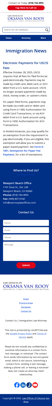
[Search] (47, 30)
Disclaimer (26, 307)
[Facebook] (17, 385)
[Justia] (29, 385)
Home (9, 38)
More (43, 38)
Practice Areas (26, 303)
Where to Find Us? (26, 170)
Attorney (26, 38)
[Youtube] (35, 385)
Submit (26, 265)
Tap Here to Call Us (26, 7)
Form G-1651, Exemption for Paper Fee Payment (23, 150)
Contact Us (26, 311)
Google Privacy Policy (21, 333)
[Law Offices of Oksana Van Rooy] (26, 18)
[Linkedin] (23, 385)
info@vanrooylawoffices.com (19, 202)
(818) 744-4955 (20, 195)
